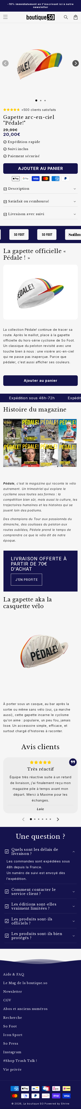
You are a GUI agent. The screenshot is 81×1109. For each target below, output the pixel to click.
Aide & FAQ (13, 974)
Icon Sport (12, 1035)
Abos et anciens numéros (25, 1009)
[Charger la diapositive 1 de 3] (45, 100)
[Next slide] (57, 819)
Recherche (12, 1018)
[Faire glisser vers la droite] (75, 63)
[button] (66, 17)
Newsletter (12, 992)
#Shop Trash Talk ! (20, 1061)
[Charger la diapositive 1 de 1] (36, 100)
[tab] (31, 819)
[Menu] (5, 17)
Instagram (12, 1052)
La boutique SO (33, 1103)
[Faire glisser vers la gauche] (5, 63)
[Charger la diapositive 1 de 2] (40, 100)
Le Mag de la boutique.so (25, 983)
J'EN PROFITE (26, 579)
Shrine (65, 1103)
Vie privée (12, 1070)
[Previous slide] (23, 819)
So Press (10, 1043)
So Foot (10, 1026)
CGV (7, 1000)
